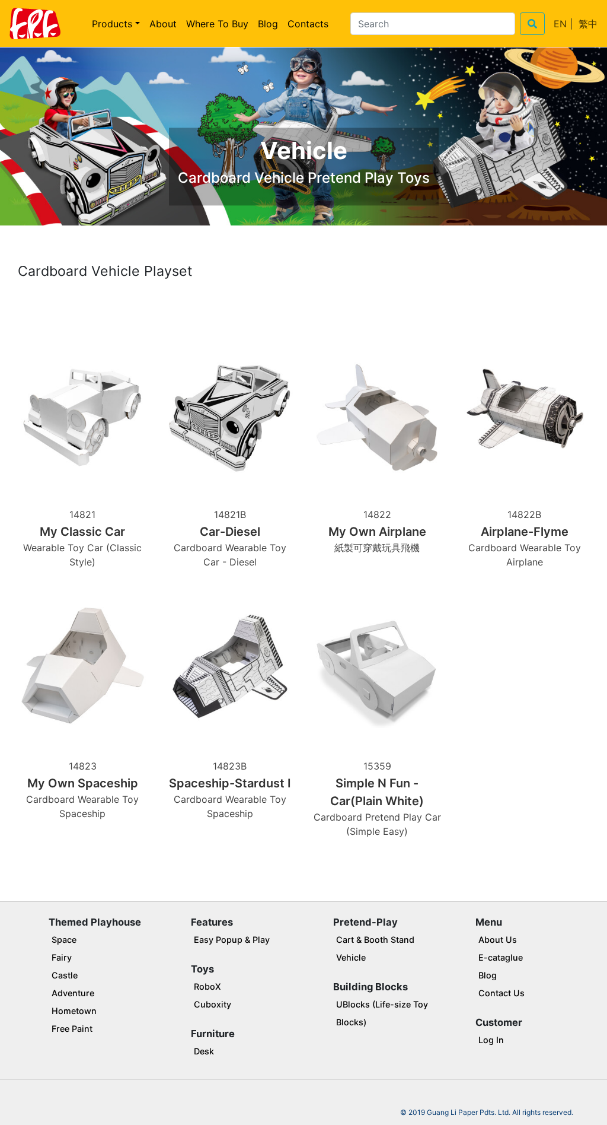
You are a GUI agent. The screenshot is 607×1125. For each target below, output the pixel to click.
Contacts (307, 24)
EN (560, 24)
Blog (268, 24)
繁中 (588, 24)
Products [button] (112, 24)
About (163, 24)
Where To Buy (217, 24)
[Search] (532, 23)
